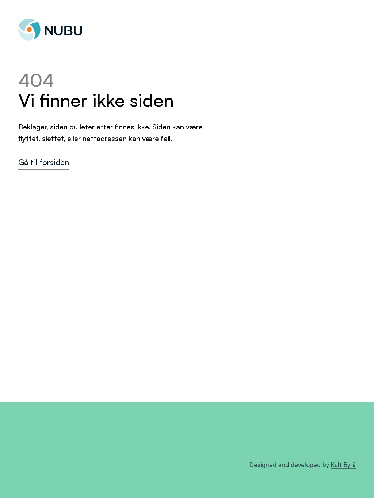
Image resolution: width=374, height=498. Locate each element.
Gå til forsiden (43, 162)
